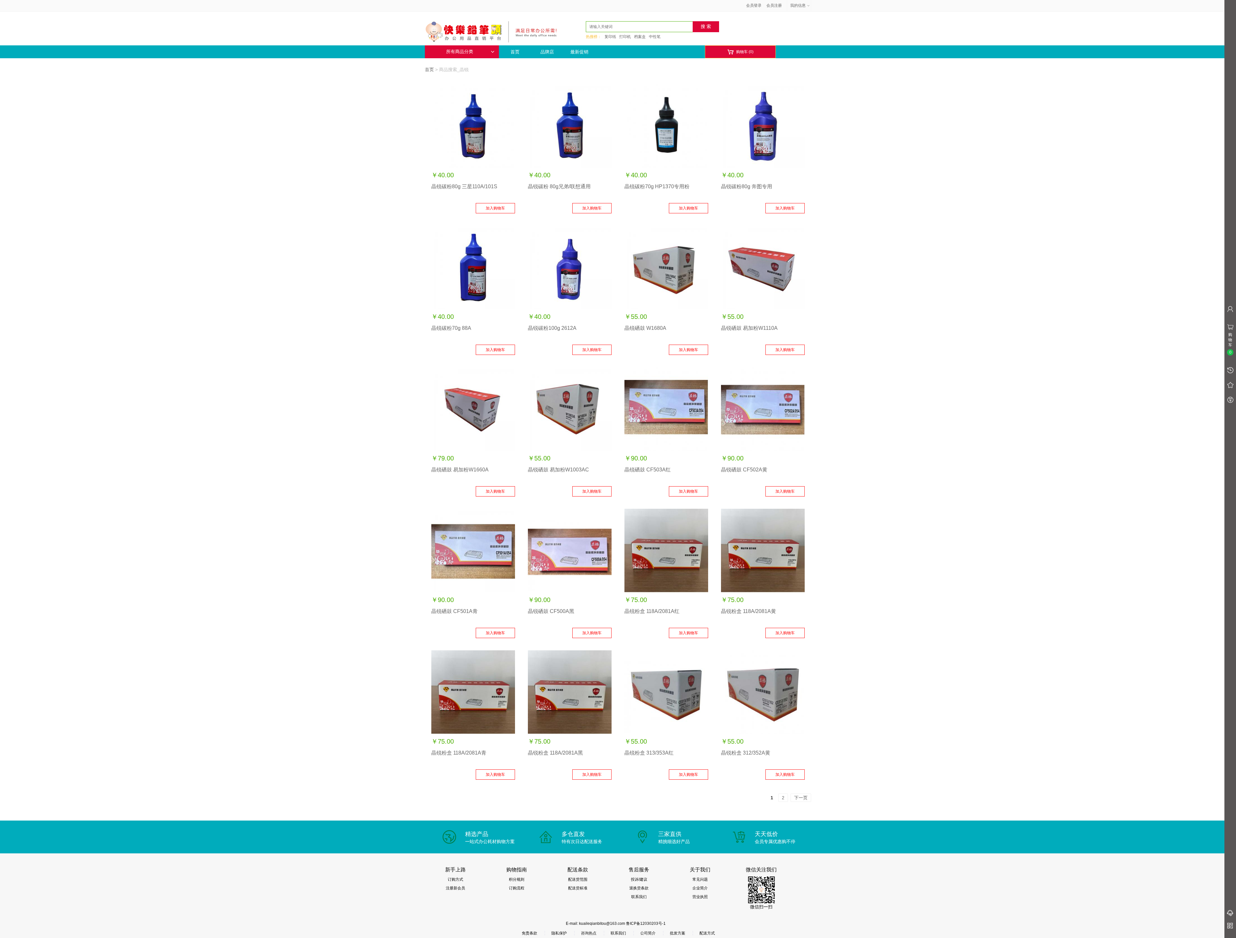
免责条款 (529, 933)
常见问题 (700, 879)
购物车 (740, 52)
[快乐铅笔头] (494, 31)
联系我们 (639, 897)
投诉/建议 (639, 879)
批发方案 (677, 933)
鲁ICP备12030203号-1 (646, 923)
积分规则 (516, 879)
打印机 (625, 36)
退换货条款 (639, 888)
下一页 (801, 797)
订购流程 (516, 888)
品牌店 (547, 51)
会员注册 (774, 5)
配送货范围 (577, 879)
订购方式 (455, 879)
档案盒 (640, 36)
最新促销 (579, 51)
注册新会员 (455, 888)
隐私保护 (559, 933)
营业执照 (700, 897)
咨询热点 (588, 933)
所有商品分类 (459, 51)
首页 (515, 51)
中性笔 (654, 36)
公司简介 (648, 933)
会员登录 (754, 5)
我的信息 (798, 5)
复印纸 (610, 36)
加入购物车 (495, 208)
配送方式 (707, 933)
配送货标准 (577, 888)
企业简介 (700, 888)
